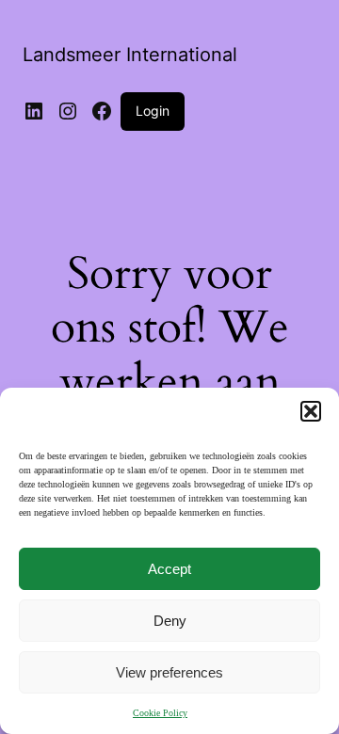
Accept (169, 569)
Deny (169, 621)
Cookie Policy (160, 713)
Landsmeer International (130, 54)
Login (153, 111)
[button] (310, 411)
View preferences (169, 672)
